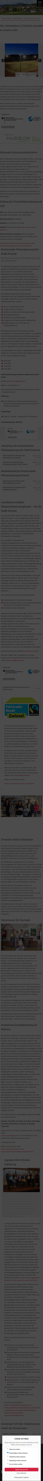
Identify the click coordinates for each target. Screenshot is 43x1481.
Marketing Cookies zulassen (17, 1460)
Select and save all (21, 1469)
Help (30, 1445)
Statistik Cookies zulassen (17, 1457)
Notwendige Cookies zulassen (18, 1453)
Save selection (21, 1473)
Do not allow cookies (15, 1464)
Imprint (26, 1477)
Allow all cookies (14, 1449)
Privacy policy (18, 1477)
